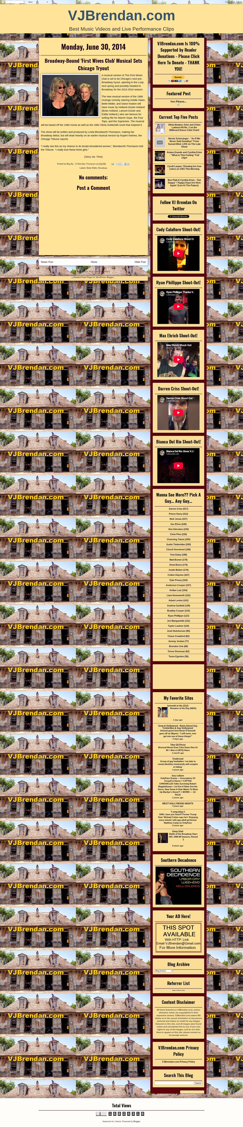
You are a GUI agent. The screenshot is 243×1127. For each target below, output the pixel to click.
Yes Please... (178, 101)
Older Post (140, 262)
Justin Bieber (175, 570)
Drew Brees (175, 565)
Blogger (136, 1121)
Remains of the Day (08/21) (183, 708)
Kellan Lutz (176, 590)
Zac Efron (175, 524)
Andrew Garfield (175, 605)
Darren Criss (175, 509)
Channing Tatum (175, 539)
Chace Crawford (176, 636)
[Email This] (117, 164)
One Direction (175, 529)
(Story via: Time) (93, 156)
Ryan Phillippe (175, 616)
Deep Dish (177, 831)
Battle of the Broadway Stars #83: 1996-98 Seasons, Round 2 (183, 837)
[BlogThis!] (120, 164)
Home (94, 262)
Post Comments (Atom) (99, 271)
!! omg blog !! (178, 812)
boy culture (178, 775)
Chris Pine (175, 534)
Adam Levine (176, 600)
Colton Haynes (176, 575)
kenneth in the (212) (177, 706)
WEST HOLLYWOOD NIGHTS (177, 803)
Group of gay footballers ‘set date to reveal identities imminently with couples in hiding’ (178, 764)
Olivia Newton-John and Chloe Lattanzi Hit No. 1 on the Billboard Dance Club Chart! (184, 127)
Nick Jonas (176, 519)
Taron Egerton (176, 656)
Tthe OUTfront (177, 745)
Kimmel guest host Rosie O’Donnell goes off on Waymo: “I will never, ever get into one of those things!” (177, 733)
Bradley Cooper (175, 611)
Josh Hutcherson (176, 631)
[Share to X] (123, 164)
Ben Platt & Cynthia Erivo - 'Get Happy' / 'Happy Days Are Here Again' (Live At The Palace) (184, 183)
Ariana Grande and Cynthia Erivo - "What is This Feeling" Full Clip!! (184, 155)
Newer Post (47, 262)
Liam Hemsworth (176, 595)
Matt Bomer (175, 560)
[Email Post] (112, 164)
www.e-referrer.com (178, 990)
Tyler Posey (175, 580)
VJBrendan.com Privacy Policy (178, 1062)
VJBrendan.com (121, 15)
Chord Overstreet (175, 549)
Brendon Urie (176, 646)
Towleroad (177, 759)
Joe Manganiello (175, 621)
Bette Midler (92, 168)
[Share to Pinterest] (128, 164)
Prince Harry (175, 514)
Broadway (102, 168)
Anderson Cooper (175, 585)
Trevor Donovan (176, 651)
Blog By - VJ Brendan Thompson (81, 164)
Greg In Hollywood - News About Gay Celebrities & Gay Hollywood (177, 727)
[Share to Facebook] (125, 164)
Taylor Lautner (175, 626)
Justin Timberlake (175, 544)
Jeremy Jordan (176, 641)
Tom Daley (175, 555)
